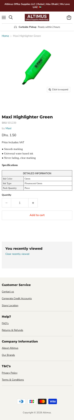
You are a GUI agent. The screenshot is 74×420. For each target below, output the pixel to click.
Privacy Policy (9, 373)
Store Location (10, 305)
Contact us (8, 291)
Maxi (8, 128)
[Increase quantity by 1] (33, 203)
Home (5, 35)
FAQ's (5, 323)
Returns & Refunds (12, 330)
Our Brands (8, 355)
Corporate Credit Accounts (17, 298)
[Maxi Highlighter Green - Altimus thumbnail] (7, 102)
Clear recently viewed (17, 254)
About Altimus (10, 348)
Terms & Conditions (13, 379)
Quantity (6, 195)
